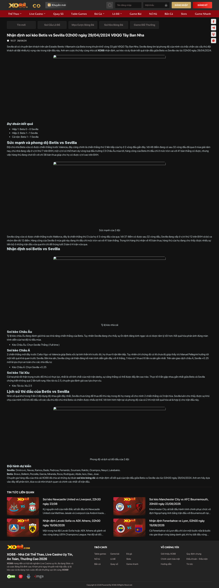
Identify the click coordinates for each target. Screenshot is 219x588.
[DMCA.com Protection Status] (11, 576)
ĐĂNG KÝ (202, 5)
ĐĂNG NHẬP (181, 5)
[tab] (21, 25)
